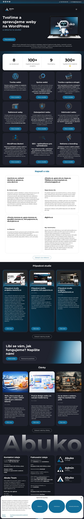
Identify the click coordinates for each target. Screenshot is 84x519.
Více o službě (15, 97)
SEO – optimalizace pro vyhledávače (42, 145)
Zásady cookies (8, 469)
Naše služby (11, 358)
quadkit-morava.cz (15, 219)
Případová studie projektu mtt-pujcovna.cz (42, 289)
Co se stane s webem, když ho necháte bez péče (67, 398)
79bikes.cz (49, 180)
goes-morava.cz (29, 217)
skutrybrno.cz (13, 221)
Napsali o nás (9, 495)
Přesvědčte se (9, 39)
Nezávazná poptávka (27, 358)
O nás (7, 493)
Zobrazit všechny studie (42, 336)
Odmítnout (57, 506)
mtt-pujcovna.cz (30, 219)
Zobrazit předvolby (74, 506)
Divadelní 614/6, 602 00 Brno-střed (14, 466)
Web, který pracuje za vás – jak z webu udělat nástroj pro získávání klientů (14, 398)
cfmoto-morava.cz (14, 217)
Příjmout (39, 506)
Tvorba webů (15, 82)
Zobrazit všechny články (42, 430)
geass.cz (19, 180)
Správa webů (42, 82)
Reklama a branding (69, 144)
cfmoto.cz (49, 178)
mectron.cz (12, 178)
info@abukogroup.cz (76, 1)
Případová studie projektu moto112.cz (13, 289)
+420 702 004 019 (64, 1)
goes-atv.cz (58, 178)
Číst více (9, 328)
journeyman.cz (60, 180)
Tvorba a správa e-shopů (68, 82)
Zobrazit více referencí (42, 257)
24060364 (36, 487)
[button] (81, 497)
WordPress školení (15, 144)
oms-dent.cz (12, 182)
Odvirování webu (68, 112)
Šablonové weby (15, 112)
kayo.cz (67, 178)
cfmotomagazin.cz (52, 182)
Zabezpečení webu (42, 112)
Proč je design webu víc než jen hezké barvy (41, 397)
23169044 (36, 461)
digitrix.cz (49, 217)
